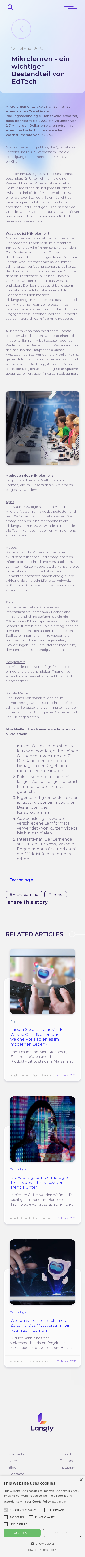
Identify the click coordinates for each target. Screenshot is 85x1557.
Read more (59, 1501)
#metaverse (40, 1361)
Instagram (68, 1467)
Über (12, 1461)
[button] (23, 1510)
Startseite (16, 1454)
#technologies (42, 1218)
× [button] (81, 1480)
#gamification (42, 1075)
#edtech (25, 1075)
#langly (13, 1075)
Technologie (21, 880)
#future (26, 1361)
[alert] (42, 1516)
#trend (55, 894)
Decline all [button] (62, 1533)
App (13, 1021)
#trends (26, 1218)
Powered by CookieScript (42, 1550)
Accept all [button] (22, 1533)
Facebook (68, 1461)
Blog (12, 1467)
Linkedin (67, 1454)
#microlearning (24, 894)
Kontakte (16, 1474)
